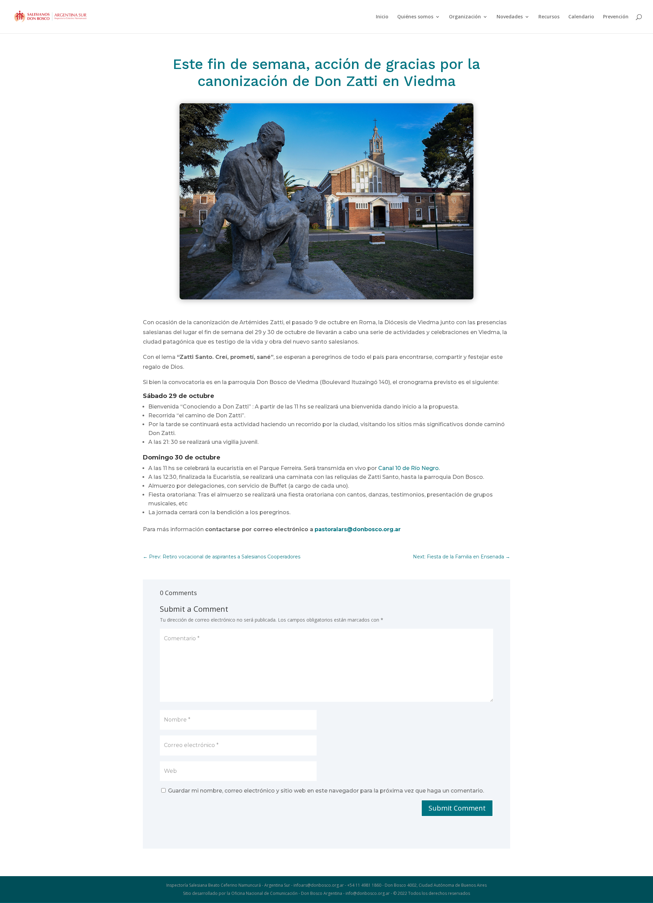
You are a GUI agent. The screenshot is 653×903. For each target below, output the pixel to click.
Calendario (581, 17)
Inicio (382, 17)
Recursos (548, 17)
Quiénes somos (415, 17)
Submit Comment (457, 808)
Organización (465, 17)
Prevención (616, 17)
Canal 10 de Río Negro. (409, 468)
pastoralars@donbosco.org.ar (358, 529)
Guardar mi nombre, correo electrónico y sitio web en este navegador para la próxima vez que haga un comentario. (326, 790)
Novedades (510, 17)
